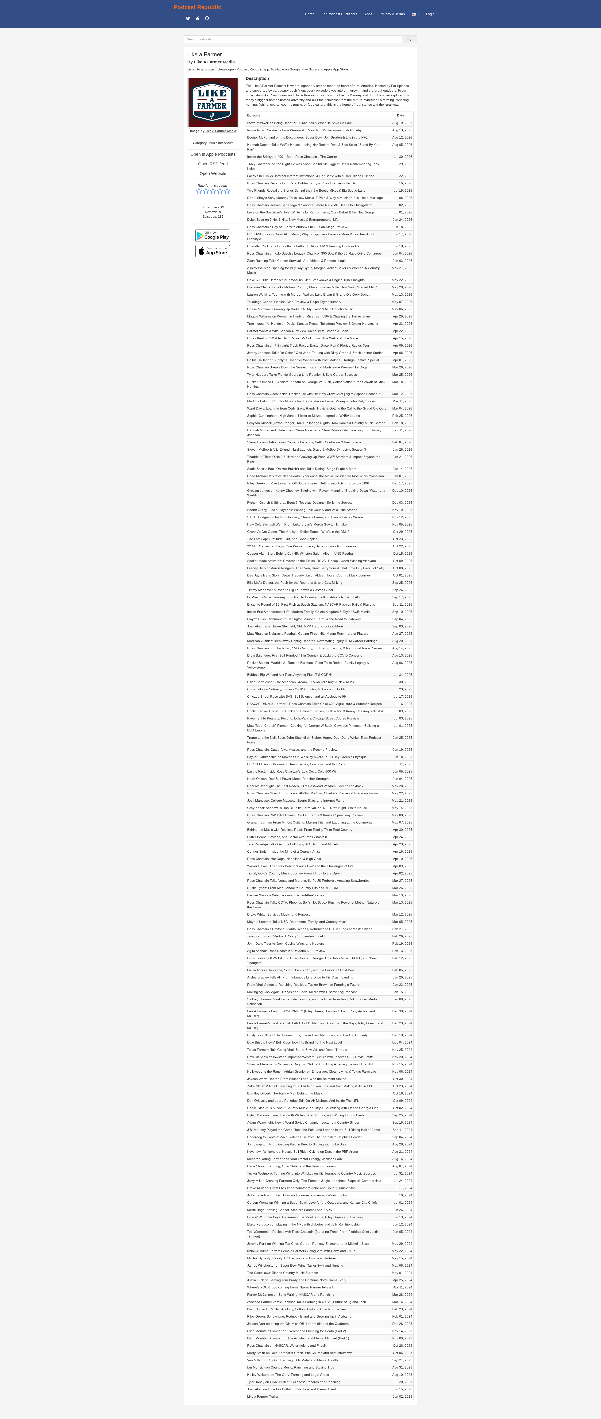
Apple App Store (336, 69)
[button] (415, 14)
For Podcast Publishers (339, 14)
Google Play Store (303, 69)
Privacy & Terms (392, 14)
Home (309, 14)
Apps (368, 14)
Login (430, 14)
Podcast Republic (197, 7)
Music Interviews (220, 143)
